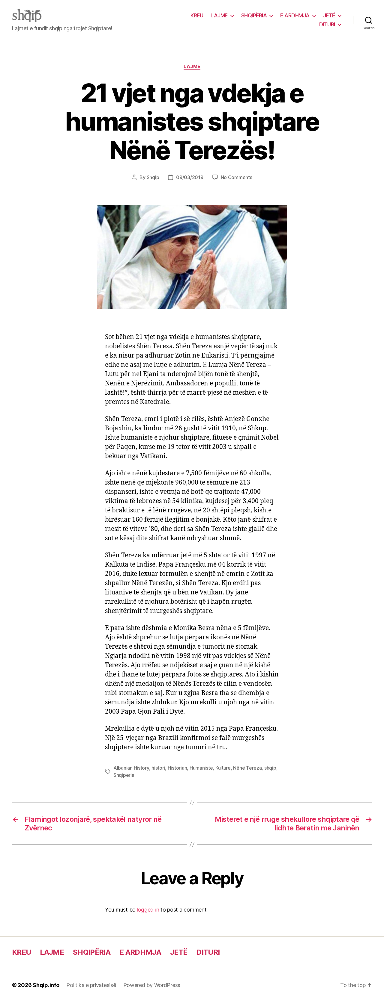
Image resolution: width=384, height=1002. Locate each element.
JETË (329, 15)
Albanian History (131, 768)
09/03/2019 (189, 177)
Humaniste (201, 768)
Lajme (192, 66)
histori (158, 768)
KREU (196, 15)
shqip (270, 768)
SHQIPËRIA (254, 15)
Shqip (153, 177)
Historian (177, 768)
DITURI (327, 24)
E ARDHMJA (295, 15)
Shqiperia (123, 775)
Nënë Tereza (247, 768)
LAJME (219, 15)
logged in (148, 909)
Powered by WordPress (152, 985)
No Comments (236, 177)
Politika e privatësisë (91, 985)
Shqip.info (46, 985)
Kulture (223, 768)
